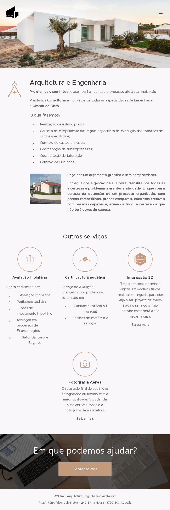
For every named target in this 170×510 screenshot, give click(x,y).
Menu (161, 13)
